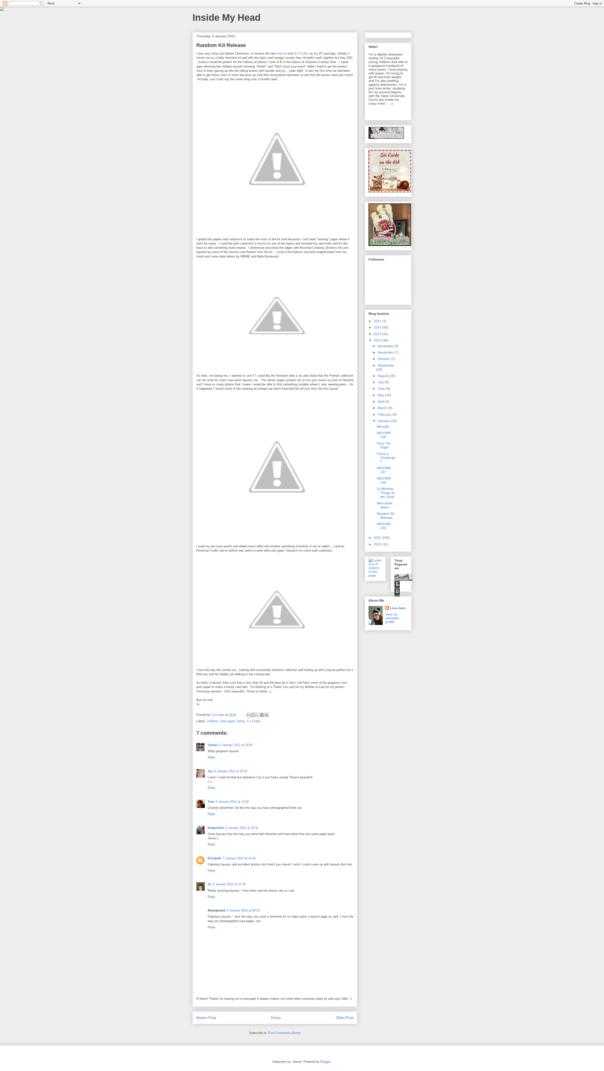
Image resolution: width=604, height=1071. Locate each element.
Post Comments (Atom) (284, 1033)
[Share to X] (257, 715)
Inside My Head (226, 17)
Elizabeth (214, 858)
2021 (378, 321)
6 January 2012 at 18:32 (241, 828)
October (384, 359)
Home (276, 1018)
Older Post (344, 1018)
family (241, 721)
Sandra (213, 745)
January (384, 421)
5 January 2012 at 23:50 (235, 745)
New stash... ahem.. (386, 505)
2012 (378, 340)
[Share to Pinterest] (266, 715)
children (212, 721)
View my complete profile (392, 618)
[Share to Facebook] (262, 715)
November (386, 352)
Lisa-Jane (398, 608)
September (386, 365)
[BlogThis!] (253, 715)
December (386, 346)
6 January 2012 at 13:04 (232, 801)
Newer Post (206, 1018)
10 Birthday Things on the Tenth (386, 493)
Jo (209, 884)
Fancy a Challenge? (386, 458)
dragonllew (216, 828)
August (383, 376)
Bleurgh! (383, 426)
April (381, 401)
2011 (378, 538)
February (385, 414)
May (381, 395)
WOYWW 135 (384, 526)
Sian (211, 801)
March (383, 408)
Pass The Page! (384, 445)
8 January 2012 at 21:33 (229, 884)
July (381, 382)
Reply (211, 757)
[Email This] (248, 715)
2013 (378, 334)
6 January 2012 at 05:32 (230, 771)
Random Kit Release (385, 515)
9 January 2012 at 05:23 (243, 910)
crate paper (227, 721)
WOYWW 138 (384, 435)
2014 (378, 327)
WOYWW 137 (384, 470)
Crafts (304, 53)
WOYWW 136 (384, 480)
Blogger (325, 1061)
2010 (378, 544)
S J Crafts (253, 721)
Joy (210, 771)
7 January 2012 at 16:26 (239, 858)
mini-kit (282, 53)
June (382, 388)
